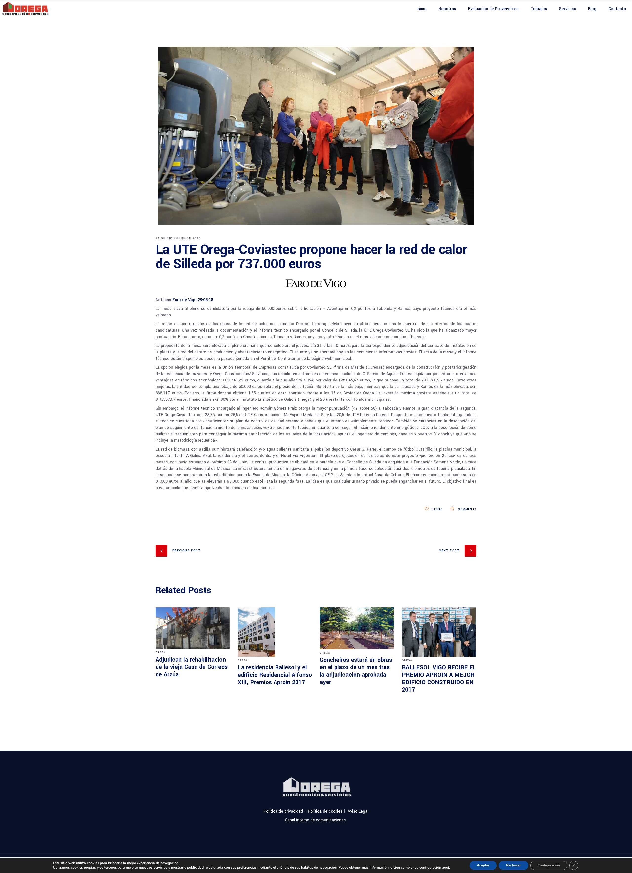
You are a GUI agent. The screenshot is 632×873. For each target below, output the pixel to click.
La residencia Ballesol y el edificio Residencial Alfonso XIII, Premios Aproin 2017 (275, 675)
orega (161, 652)
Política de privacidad (283, 811)
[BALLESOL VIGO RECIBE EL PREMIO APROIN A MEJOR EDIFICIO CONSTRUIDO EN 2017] (439, 632)
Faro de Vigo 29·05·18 (192, 300)
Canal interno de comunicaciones (315, 820)
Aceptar (483, 865)
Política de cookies (325, 811)
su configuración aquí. (432, 867)
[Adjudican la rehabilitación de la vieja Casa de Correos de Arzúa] (193, 628)
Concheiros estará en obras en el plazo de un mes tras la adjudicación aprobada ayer (356, 671)
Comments (466, 509)
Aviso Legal (358, 811)
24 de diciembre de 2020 (178, 238)
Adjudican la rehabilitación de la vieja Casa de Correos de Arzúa (192, 667)
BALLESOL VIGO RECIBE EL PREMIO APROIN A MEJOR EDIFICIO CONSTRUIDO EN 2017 (439, 679)
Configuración (549, 865)
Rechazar (513, 865)
